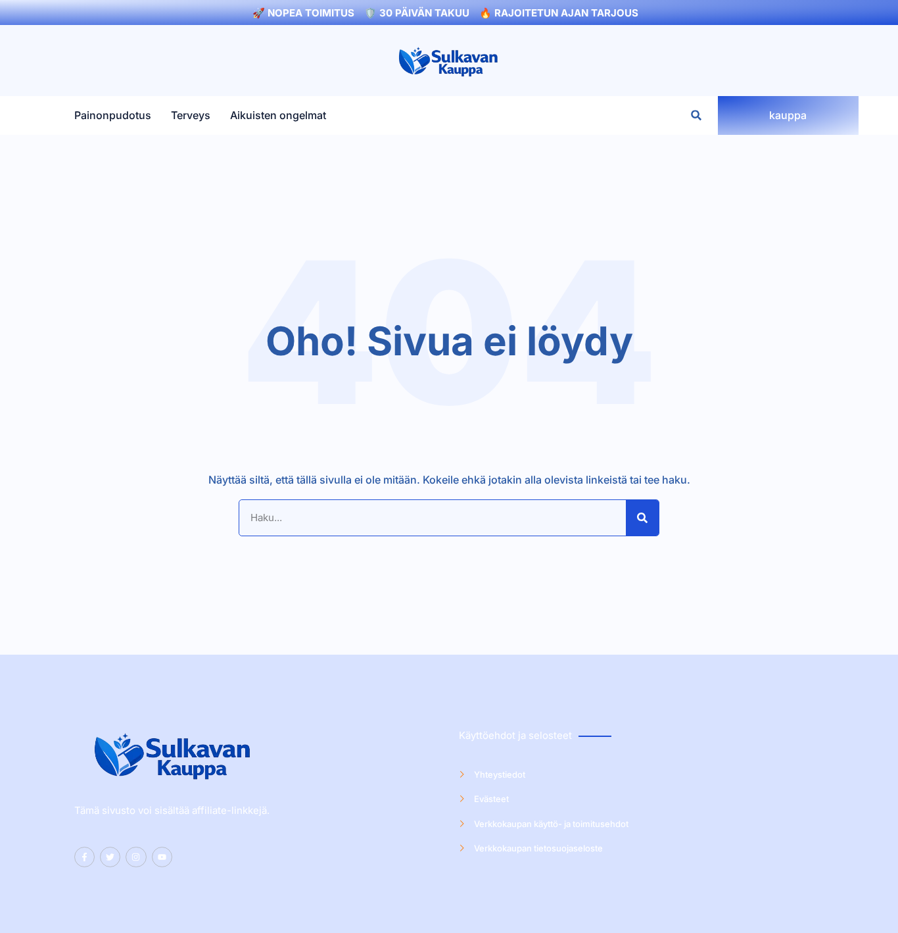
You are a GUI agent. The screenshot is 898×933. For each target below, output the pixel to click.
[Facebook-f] (84, 857)
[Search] (642, 518)
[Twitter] (110, 857)
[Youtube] (162, 857)
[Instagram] (136, 857)
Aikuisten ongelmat (278, 115)
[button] (696, 115)
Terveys (190, 115)
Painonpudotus (112, 115)
